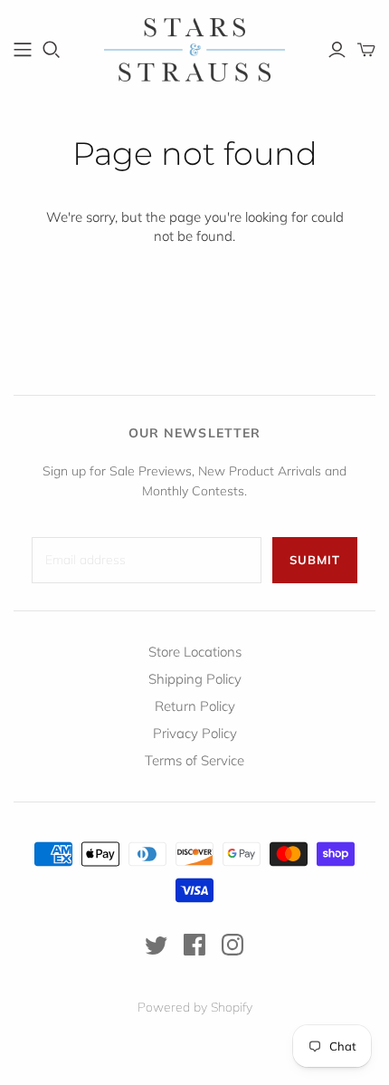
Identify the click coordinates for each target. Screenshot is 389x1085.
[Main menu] (23, 50)
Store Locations (195, 651)
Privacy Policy (195, 733)
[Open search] (52, 50)
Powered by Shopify (195, 1007)
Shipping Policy (195, 678)
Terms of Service (194, 760)
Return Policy (195, 706)
